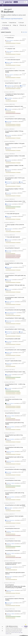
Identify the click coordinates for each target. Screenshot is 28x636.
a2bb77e (24, 481)
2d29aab (24, 529)
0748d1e (24, 506)
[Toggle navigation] (2, 5)
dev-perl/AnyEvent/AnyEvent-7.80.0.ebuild (13, 593)
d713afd (24, 414)
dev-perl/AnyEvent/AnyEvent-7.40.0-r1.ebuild (13, 557)
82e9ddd (24, 61)
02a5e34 (24, 340)
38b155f (24, 96)
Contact (26, 626)
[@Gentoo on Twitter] (2, 627)
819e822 (24, 311)
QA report (21, 22)
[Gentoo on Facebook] (2, 629)
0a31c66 (24, 518)
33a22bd (24, 425)
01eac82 (24, 386)
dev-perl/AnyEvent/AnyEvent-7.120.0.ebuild (13, 392)
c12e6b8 (24, 373)
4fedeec (24, 351)
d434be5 (24, 495)
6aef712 (24, 278)
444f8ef (24, 120)
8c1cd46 (24, 73)
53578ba (24, 168)
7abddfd (24, 601)
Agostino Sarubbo (10, 426)
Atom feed (24, 32)
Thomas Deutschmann (11, 312)
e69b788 (24, 470)
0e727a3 (24, 50)
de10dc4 (24, 542)
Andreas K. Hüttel (10, 415)
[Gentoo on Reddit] (2, 631)
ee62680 (24, 107)
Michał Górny (9, 228)
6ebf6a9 (24, 202)
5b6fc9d (24, 450)
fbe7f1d (24, 265)
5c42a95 (24, 146)
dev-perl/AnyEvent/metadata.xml (11, 569)
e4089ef (24, 330)
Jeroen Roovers (9, 602)
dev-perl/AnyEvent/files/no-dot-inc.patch (12, 257)
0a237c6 (24, 133)
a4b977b (24, 551)
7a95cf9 (24, 249)
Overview (5, 22)
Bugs (15, 25)
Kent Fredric (9, 109)
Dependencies (13, 22)
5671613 (24, 238)
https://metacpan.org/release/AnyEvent (12, 18)
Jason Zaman (9, 341)
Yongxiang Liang (9, 85)
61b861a (24, 402)
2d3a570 (24, 319)
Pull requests (6, 25)
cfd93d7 (24, 575)
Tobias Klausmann (10, 321)
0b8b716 (24, 215)
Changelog (5, 28)
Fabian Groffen (9, 62)
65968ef (24, 362)
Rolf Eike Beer (9, 182)
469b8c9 (24, 191)
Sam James (8, 135)
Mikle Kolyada (9, 267)
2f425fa (24, 84)
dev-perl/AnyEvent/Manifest (10, 208)
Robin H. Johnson (10, 403)
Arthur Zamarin (9, 40)
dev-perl (7, 9)
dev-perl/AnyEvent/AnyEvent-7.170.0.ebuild (13, 43)
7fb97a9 (24, 287)
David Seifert (9, 121)
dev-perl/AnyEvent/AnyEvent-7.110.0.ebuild (13, 535)
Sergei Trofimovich (10, 301)
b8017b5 (24, 459)
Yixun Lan (23, 85)
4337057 (24, 158)
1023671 (24, 612)
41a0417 (24, 180)
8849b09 (24, 565)
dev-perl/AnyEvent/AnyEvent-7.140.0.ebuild (13, 113)
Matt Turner (9, 216)
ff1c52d (24, 589)
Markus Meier (9, 352)
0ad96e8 (24, 39)
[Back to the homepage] (6, 2)
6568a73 (24, 227)
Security (23, 25)
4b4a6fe (24, 300)
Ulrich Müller (9, 98)
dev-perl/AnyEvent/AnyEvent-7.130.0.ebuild (13, 256)
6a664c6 (24, 437)
